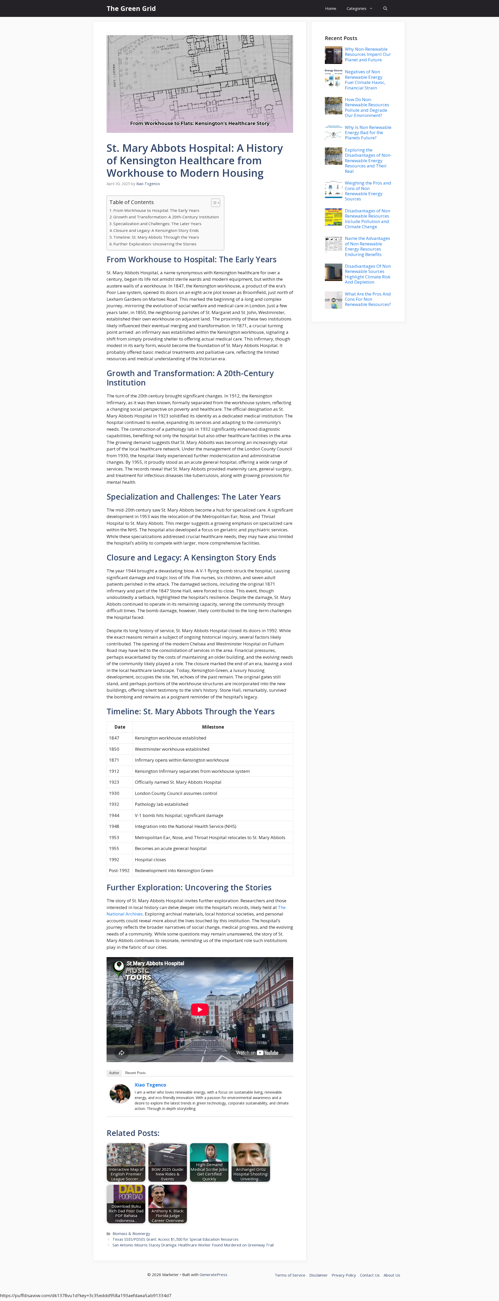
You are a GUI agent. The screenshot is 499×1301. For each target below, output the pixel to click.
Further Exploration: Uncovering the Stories (154, 243)
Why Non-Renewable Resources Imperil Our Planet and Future (368, 54)
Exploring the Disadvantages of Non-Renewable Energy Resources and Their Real (368, 160)
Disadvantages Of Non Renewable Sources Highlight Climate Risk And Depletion (368, 274)
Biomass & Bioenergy (131, 1233)
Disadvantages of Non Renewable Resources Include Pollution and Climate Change (367, 219)
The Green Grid (131, 8)
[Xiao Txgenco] (120, 1101)
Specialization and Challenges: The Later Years (157, 223)
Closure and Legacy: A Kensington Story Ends (156, 230)
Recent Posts (135, 1073)
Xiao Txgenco (150, 1085)
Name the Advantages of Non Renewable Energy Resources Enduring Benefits (367, 246)
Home (330, 8)
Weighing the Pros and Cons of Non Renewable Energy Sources (368, 191)
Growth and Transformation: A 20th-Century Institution (166, 216)
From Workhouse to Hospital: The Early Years (156, 210)
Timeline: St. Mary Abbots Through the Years (156, 237)
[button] (385, 8)
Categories (356, 8)
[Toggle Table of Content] (213, 202)
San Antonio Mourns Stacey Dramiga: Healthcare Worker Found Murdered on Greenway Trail (193, 1245)
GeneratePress (213, 1274)
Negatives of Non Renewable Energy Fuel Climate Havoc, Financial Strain (365, 79)
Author (114, 1073)
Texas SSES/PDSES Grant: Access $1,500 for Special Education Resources (176, 1239)
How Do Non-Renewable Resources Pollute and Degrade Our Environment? (367, 107)
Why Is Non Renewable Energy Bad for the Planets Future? (368, 132)
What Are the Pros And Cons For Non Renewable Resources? (368, 299)
